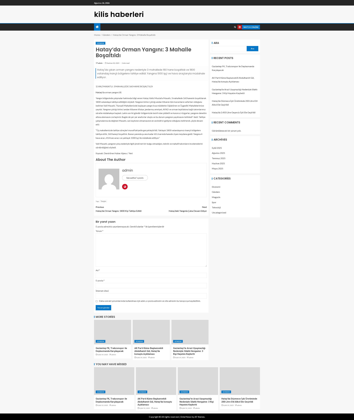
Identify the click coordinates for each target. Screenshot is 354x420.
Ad (98, 270)
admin (100, 63)
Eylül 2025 (217, 148)
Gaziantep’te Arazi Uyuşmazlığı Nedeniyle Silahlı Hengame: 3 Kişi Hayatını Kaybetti (189, 351)
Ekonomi (216, 187)
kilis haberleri (119, 14)
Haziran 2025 (218, 163)
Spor (214, 202)
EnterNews (186, 416)
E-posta (100, 280)
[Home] (97, 27)
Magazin (216, 197)
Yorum (99, 231)
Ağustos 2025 (218, 153)
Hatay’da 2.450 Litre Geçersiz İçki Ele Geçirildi (233, 112)
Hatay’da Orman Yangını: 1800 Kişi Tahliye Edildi (118, 209)
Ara (216, 43)
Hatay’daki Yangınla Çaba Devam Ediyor (188, 209)
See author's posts (135, 177)
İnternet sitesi (102, 290)
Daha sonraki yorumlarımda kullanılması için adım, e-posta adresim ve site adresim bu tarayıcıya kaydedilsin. (150, 301)
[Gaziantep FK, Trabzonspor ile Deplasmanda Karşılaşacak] (112, 332)
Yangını (103, 201)
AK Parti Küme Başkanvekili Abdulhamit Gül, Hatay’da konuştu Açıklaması (148, 351)
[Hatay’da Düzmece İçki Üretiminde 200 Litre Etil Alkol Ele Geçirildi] (240, 381)
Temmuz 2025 (218, 158)
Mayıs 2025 (217, 168)
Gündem (100, 43)
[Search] (235, 27)
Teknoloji (216, 207)
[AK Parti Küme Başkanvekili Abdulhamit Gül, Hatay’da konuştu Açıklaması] (151, 332)
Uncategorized (219, 212)
